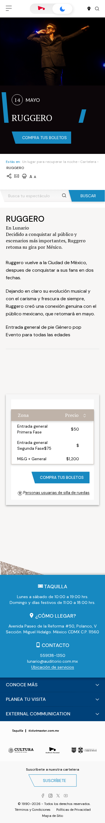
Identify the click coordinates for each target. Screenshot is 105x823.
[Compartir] (9, 176)
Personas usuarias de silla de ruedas (56, 492)
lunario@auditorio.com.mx (52, 661)
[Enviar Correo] (16, 176)
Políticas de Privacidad (73, 810)
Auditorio (41, 8)
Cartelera (88, 161)
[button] (9, 9)
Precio (71, 415)
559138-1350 (52, 655)
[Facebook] (43, 796)
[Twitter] (58, 796)
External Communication (38, 714)
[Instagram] (50, 796)
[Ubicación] (89, 9)
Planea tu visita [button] (26, 699)
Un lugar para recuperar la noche (49, 161)
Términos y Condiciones (32, 810)
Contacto (55, 645)
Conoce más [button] (22, 685)
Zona (23, 415)
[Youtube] (66, 796)
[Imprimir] (24, 176)
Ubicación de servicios (52, 667)
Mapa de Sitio (52, 816)
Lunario (62, 8)
